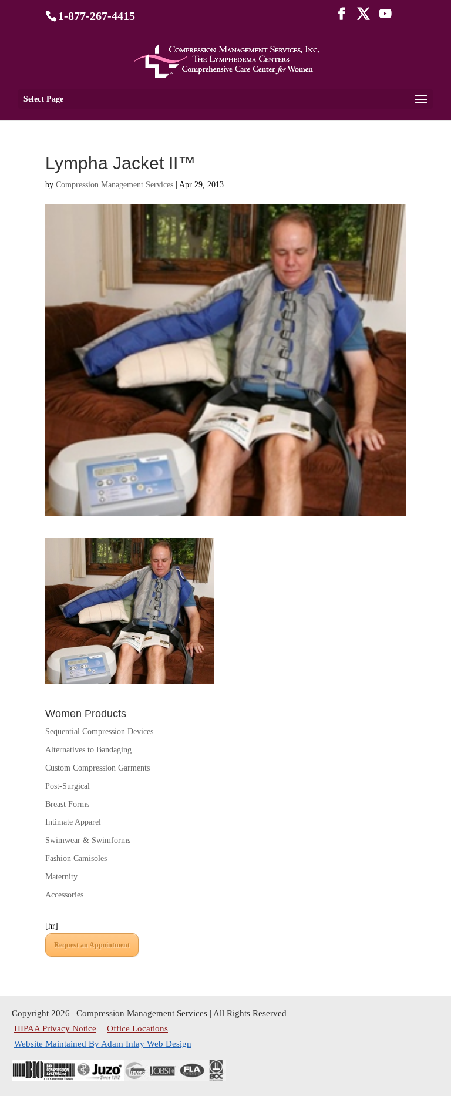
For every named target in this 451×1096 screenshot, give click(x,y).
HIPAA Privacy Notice (56, 1028)
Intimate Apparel (73, 822)
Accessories (64, 894)
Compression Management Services (114, 184)
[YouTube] (385, 17)
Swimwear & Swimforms (87, 840)
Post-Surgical (67, 786)
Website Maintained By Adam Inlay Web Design (102, 1043)
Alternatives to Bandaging (88, 749)
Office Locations (137, 1028)
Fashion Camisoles (76, 858)
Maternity (61, 876)
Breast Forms (67, 804)
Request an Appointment (92, 945)
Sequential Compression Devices (99, 731)
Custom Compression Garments (97, 768)
